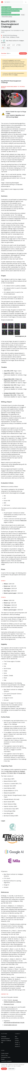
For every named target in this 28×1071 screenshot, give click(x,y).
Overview (3, 53)
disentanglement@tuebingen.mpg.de (14, 1022)
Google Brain (22, 773)
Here (8, 113)
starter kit (11, 60)
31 (3, 48)
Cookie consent (4, 1053)
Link (20, 253)
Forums (16, 1038)
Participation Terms (5, 1057)
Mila (15, 773)
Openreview (4, 414)
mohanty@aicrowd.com (10, 1025)
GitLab (16, 1042)
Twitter (16, 1044)
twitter (15, 74)
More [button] (8, 53)
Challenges (3, 1036)
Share (8, 48)
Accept (4, 1068)
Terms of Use (4, 1055)
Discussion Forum (9, 1004)
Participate (23, 53)
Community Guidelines (6, 1061)
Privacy (2, 1059)
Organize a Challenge (6, 1040)
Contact (17, 1040)
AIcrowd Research (5, 1038)
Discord (17, 1046)
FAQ (2, 1042)
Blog (16, 1036)
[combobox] (13, 2)
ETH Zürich (10, 773)
